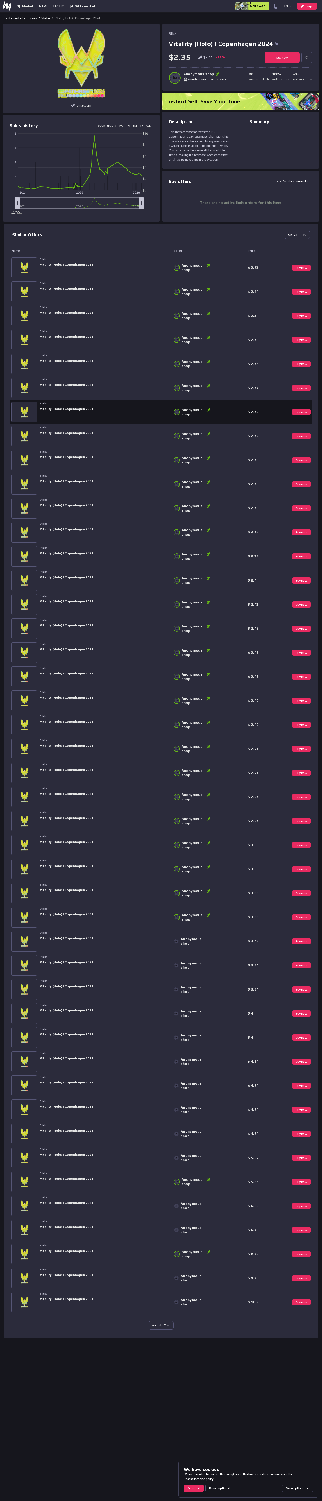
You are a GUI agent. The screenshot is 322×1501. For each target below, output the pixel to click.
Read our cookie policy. (199, 1479)
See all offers (297, 234)
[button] (287, 6)
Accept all (193, 1488)
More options (295, 1488)
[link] (13, 18)
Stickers (32, 18)
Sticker (46, 18)
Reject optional (219, 1488)
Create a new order (296, 181)
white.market (13, 18)
